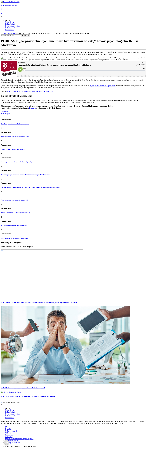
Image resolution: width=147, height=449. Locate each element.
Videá (8, 433)
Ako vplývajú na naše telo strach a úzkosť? (14, 225)
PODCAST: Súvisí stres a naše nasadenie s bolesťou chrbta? (23, 388)
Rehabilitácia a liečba (12, 26)
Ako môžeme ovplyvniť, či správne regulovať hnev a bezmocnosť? (30, 91)
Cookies (8, 437)
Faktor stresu (9, 30)
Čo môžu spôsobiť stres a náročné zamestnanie (15, 124)
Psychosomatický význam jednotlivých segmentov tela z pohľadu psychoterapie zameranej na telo (30, 187)
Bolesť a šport (10, 28)
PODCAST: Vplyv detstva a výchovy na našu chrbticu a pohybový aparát (28, 396)
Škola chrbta (9, 22)
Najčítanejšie (5, 113)
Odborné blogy (11, 431)
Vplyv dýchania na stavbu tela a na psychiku (14, 238)
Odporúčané (5, 112)
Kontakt (8, 429)
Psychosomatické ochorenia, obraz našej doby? (15, 136)
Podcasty (9, 435)
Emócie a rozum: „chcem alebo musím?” (13, 149)
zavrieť (7, 20)
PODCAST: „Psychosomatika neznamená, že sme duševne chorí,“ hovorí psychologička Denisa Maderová (39, 302)
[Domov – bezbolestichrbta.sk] (10, 2)
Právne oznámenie (12, 441)
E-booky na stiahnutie (9, 5)
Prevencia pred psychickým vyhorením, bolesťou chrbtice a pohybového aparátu (25, 175)
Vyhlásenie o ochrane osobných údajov (19, 439)
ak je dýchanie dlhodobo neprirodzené (102, 86)
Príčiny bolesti (10, 24)
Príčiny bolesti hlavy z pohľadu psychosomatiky (15, 212)
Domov (3, 33)
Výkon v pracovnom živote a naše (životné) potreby (16, 162)
